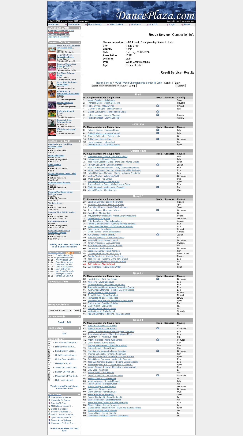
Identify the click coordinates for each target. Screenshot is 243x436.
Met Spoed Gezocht (65, 271)
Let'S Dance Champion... (66, 342)
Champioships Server (61, 397)
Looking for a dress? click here (64, 244)
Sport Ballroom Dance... (62, 417)
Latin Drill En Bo (63, 269)
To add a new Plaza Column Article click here (64, 387)
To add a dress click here (64, 247)
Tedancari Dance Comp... (67, 367)
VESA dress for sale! (66, 129)
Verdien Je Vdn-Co (64, 276)
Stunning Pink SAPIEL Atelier (61, 212)
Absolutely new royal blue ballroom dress (60, 145)
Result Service (104, 82)
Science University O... (61, 412)
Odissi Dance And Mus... (66, 359)
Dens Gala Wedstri (64, 267)
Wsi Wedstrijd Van (64, 260)
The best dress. (55, 203)
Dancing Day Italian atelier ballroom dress (60, 193)
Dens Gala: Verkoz (64, 262)
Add (64, 333)
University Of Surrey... (61, 400)
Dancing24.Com (58, 403)
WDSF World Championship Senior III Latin (138, 82)
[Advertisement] (64, 291)
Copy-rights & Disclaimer (58, 37)
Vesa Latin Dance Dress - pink (62, 174)
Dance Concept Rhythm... (63, 414)
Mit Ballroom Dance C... (62, 406)
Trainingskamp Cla (64, 255)
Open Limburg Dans (64, 257)
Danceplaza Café (64, 264)
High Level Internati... (65, 380)
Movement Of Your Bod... (66, 376)
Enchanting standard (57, 221)
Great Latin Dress (65, 102)
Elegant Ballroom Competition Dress (65, 56)
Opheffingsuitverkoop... (66, 355)
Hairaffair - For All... (64, 363)
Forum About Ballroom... (62, 420)
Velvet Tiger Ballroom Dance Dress (67, 83)
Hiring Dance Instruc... (65, 347)
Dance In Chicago (59, 409)
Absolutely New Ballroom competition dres (68, 47)
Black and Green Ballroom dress (64, 121)
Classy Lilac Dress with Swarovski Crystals (59, 231)
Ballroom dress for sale (59, 183)
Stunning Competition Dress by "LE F (66, 65)
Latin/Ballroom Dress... (65, 351)
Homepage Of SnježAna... (63, 423)
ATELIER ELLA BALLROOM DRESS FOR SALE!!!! (68, 93)
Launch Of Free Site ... (65, 372)
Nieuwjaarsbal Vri (64, 273)
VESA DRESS (54, 164)
